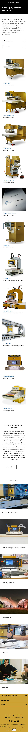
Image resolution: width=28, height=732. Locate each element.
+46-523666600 (18, 717)
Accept (14, 730)
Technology (5, 700)
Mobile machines (8, 40)
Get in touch (9, 467)
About (3, 704)
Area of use (7, 47)
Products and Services (9, 696)
